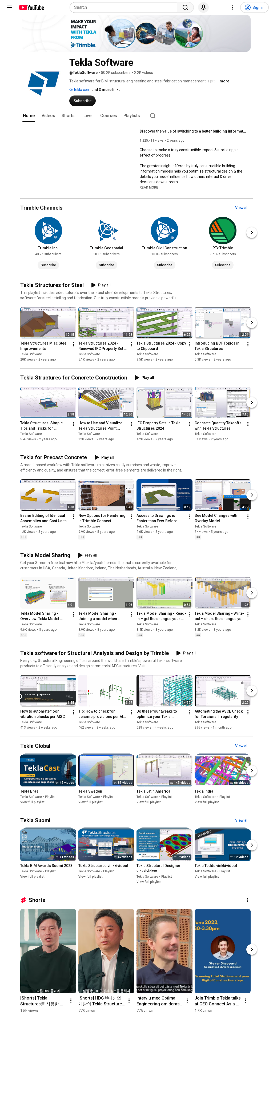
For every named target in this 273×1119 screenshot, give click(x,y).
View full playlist (32, 802)
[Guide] (9, 7)
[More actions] (73, 344)
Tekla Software (31, 354)
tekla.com (81, 89)
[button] (149, 187)
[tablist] (136, 115)
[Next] (251, 232)
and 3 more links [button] (106, 89)
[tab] (28, 115)
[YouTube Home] (31, 7)
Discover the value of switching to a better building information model (193, 131)
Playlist (50, 797)
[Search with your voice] (203, 7)
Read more (149, 187)
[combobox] (125, 7)
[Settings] (233, 7)
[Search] (185, 7)
